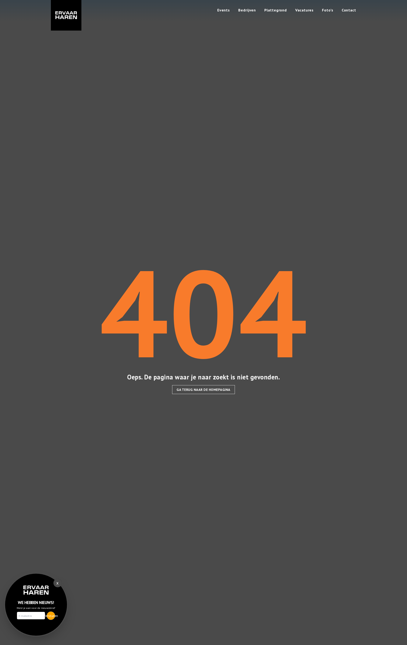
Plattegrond (275, 10)
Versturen (51, 616)
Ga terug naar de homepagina (203, 389)
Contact (349, 10)
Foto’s (327, 10)
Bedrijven (247, 10)
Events (223, 10)
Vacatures (304, 10)
